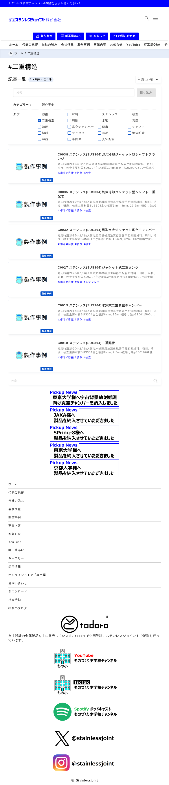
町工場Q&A (71, 36)
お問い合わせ (124, 36)
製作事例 (44, 36)
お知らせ (97, 36)
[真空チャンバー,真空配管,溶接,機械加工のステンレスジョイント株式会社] (34, 19)
